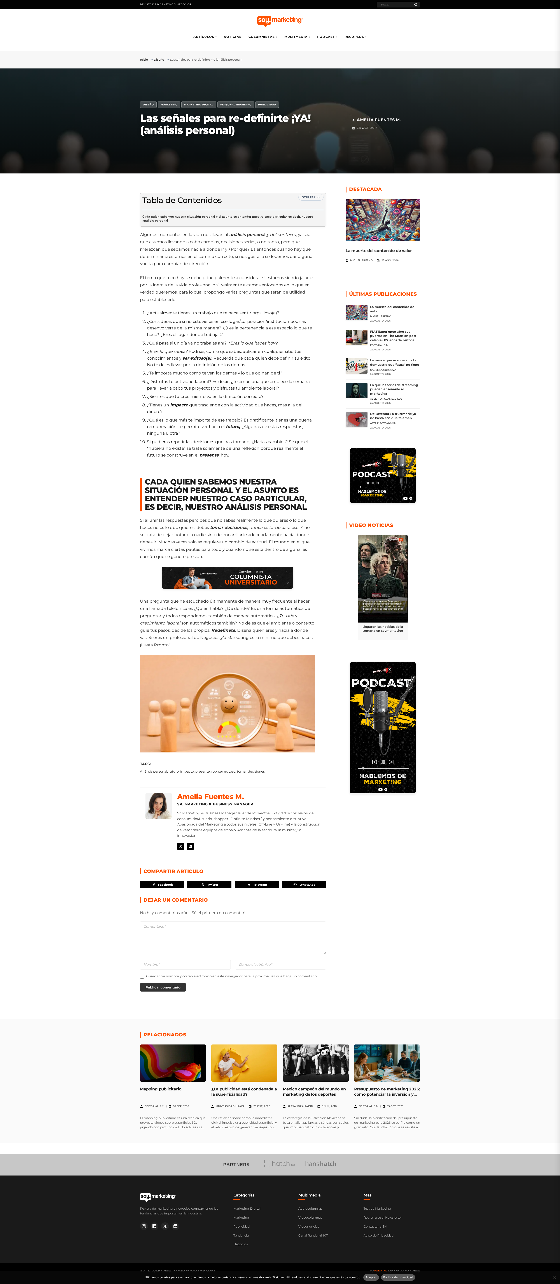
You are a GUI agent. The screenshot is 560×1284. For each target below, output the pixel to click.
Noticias (233, 36)
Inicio (144, 59)
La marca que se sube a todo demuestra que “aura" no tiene (394, 362)
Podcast (326, 36)
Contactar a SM (375, 1226)
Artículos (203, 36)
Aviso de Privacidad (379, 1235)
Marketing (169, 104)
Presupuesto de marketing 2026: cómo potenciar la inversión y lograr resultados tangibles (387, 1094)
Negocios (240, 1244)
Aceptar (371, 1277)
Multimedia (296, 36)
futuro (174, 771)
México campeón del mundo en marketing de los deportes (314, 1092)
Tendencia (241, 1235)
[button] (383, 587)
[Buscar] (416, 4)
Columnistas (261, 36)
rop (214, 771)
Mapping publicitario (160, 1089)
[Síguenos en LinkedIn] (175, 1226)
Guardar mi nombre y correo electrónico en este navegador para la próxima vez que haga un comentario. (231, 976)
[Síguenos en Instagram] (144, 1226)
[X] (180, 846)
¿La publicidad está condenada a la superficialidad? (244, 1092)
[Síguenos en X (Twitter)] (165, 1226)
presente (202, 771)
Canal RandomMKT (313, 1235)
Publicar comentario (162, 987)
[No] (554, 1277)
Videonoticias (308, 1226)
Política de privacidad (398, 1277)
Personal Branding (236, 104)
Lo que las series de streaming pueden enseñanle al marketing (394, 389)
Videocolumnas (310, 1217)
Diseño (159, 59)
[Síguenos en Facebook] (154, 1226)
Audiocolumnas (310, 1209)
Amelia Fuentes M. (210, 796)
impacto (187, 771)
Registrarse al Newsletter (383, 1217)
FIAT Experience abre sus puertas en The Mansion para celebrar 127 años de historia (393, 336)
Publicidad (267, 104)
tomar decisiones (251, 771)
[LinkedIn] (190, 846)
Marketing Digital (199, 104)
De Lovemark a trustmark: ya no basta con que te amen (393, 416)
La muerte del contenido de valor (379, 250)
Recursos (354, 36)
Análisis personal (153, 771)
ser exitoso (226, 771)
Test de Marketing (377, 1209)
